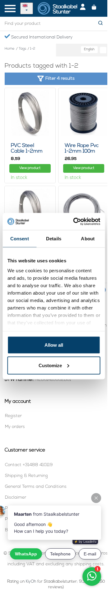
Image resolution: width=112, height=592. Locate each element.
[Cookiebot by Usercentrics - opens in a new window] (75, 221)
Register (13, 416)
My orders (15, 427)
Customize (50, 365)
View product (29, 168)
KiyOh (31, 582)
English (89, 49)
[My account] (83, 8)
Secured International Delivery (41, 37)
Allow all (53, 345)
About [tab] (88, 238)
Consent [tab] (19, 238)
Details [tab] (53, 238)
